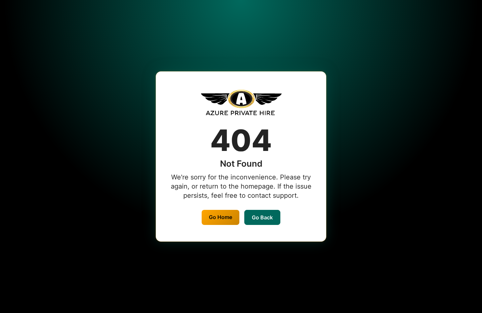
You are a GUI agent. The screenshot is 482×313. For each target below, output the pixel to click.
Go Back (262, 217)
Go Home (220, 217)
